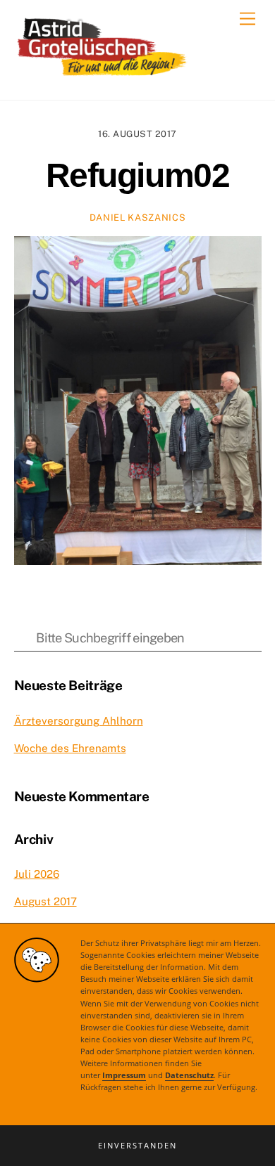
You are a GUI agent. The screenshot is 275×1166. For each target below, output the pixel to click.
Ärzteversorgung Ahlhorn (78, 721)
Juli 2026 (36, 874)
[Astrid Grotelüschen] (102, 74)
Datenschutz (189, 1075)
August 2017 (45, 901)
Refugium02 (138, 175)
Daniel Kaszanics (137, 217)
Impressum (124, 1075)
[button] (137, 1145)
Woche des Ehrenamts (70, 748)
